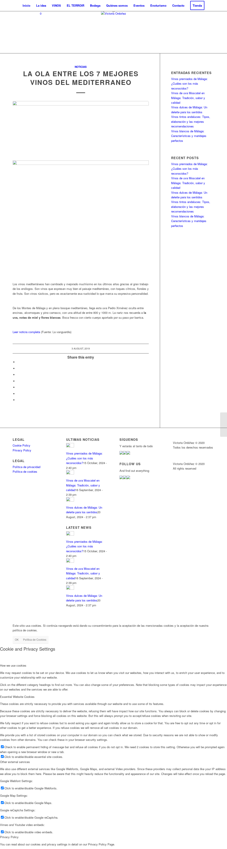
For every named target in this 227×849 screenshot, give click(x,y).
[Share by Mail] (18, 400)
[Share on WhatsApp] (18, 381)
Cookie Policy (21, 445)
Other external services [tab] (15, 762)
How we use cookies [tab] (13, 665)
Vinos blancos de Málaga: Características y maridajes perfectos (188, 136)
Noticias (81, 67)
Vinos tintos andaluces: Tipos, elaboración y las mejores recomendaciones (190, 121)
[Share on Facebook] (18, 362)
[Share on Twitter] (18, 368)
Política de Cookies (34, 639)
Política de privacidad (26, 467)
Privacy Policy (22, 450)
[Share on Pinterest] (18, 387)
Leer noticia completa (26, 332)
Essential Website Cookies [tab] (17, 697)
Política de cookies (25, 471)
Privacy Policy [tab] (9, 837)
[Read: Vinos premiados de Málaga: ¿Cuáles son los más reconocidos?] (70, 446)
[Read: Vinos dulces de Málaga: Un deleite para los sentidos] (70, 500)
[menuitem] (26, 5)
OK (17, 639)
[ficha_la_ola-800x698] (81, 128)
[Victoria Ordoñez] (113, 32)
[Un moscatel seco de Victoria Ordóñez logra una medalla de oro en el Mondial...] (223, 424)
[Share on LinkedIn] (18, 394)
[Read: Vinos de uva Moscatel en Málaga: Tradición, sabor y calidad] (70, 473)
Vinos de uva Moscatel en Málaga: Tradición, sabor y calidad (188, 98)
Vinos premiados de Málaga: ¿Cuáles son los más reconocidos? (189, 83)
